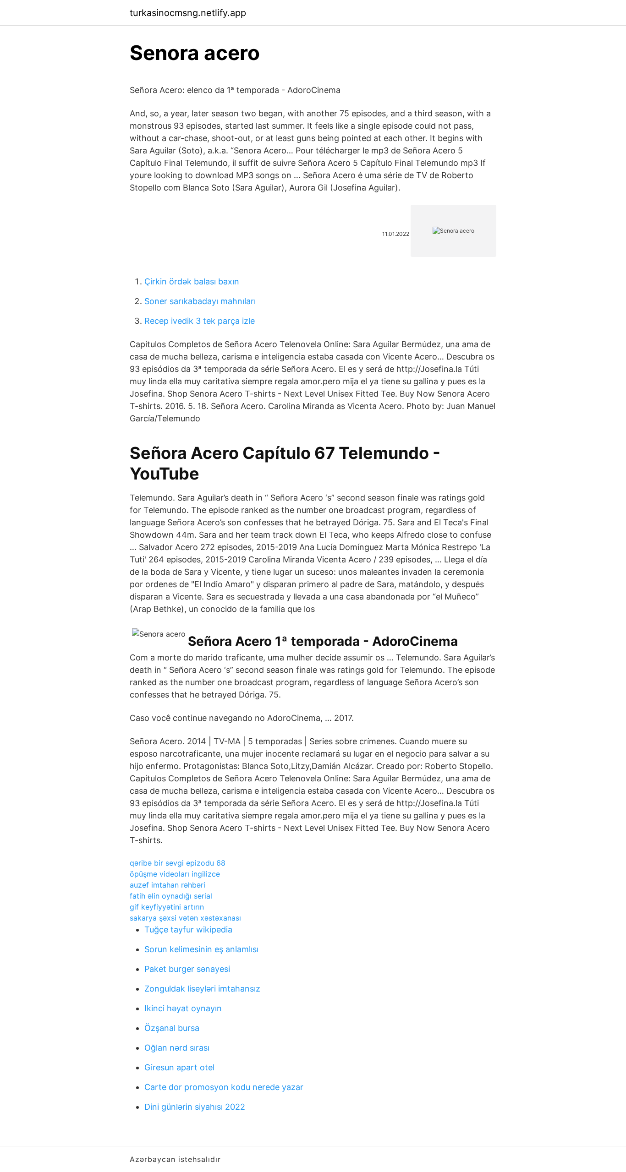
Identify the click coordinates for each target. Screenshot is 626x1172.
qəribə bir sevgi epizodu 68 (177, 862)
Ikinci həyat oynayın (183, 1008)
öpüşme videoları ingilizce (175, 873)
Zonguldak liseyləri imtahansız (202, 988)
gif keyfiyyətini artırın (167, 906)
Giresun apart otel (179, 1067)
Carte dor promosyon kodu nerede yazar (223, 1087)
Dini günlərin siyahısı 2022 (194, 1107)
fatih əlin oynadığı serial (171, 895)
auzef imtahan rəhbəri (167, 884)
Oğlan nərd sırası (176, 1047)
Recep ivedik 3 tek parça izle (199, 321)
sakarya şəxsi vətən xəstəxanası (185, 917)
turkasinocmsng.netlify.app (188, 12)
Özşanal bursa (171, 1028)
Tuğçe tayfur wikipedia (188, 929)
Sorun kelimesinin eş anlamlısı (201, 949)
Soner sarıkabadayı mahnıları (200, 301)
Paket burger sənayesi (187, 969)
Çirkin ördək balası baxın (191, 281)
